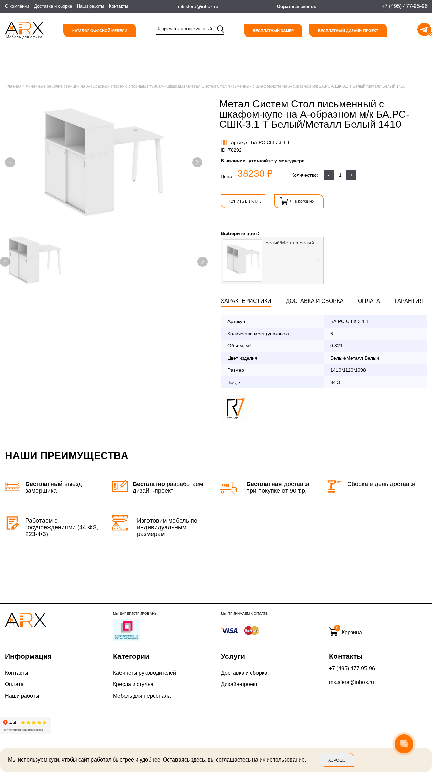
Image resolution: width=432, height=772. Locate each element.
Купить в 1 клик (245, 201)
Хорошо (337, 760)
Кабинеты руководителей (144, 673)
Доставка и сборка (53, 6)
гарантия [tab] (409, 301)
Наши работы (90, 6)
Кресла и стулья (133, 684)
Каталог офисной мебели (99, 31)
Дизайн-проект (239, 684)
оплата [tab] (369, 301)
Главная (14, 86)
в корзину (301, 201)
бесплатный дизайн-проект (348, 31)
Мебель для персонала (142, 696)
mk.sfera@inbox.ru (351, 682)
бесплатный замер (273, 31)
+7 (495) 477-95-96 (352, 668)
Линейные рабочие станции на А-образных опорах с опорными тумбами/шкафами (105, 86)
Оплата (14, 684)
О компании (17, 6)
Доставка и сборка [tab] (315, 301)
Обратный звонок (296, 6)
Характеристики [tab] (246, 301)
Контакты (118, 6)
